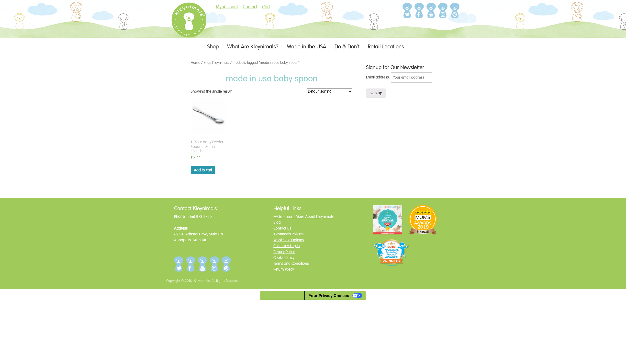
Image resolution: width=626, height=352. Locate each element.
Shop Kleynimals (216, 62)
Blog (277, 222)
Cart (266, 7)
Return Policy (283, 269)
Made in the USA (306, 46)
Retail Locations (386, 46)
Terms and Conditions (291, 263)
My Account (227, 7)
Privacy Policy (284, 251)
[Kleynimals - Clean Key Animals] (188, 28)
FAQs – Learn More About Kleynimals (303, 216)
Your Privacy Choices (329, 295)
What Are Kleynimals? (252, 46)
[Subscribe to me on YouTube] (431, 10)
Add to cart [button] (203, 170)
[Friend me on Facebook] (419, 10)
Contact (250, 7)
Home (195, 62)
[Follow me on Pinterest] (455, 10)
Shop (213, 46)
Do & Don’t (347, 46)
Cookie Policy (283, 257)
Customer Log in (286, 245)
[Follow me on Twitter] (407, 10)
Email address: (378, 77)
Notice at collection (282, 295)
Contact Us (282, 228)
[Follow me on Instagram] (443, 10)
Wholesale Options (288, 240)
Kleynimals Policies (288, 234)
